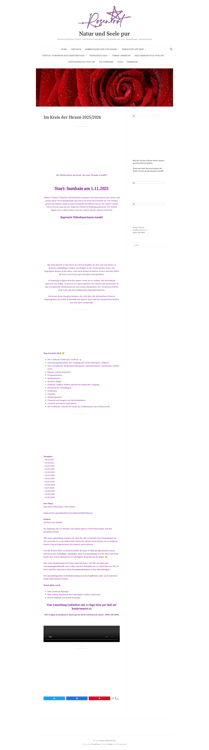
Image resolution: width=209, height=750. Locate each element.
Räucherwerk (106, 62)
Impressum (132, 62)
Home (64, 49)
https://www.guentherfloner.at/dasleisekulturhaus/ (68, 513)
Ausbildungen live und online (101, 49)
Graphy (110, 744)
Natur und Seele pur (104, 33)
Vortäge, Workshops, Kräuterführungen (63, 55)
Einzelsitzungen (98, 55)
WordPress (96, 744)
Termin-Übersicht (121, 55)
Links (120, 62)
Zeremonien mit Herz (133, 49)
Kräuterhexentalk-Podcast (149, 55)
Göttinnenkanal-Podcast (81, 62)
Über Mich (76, 49)
